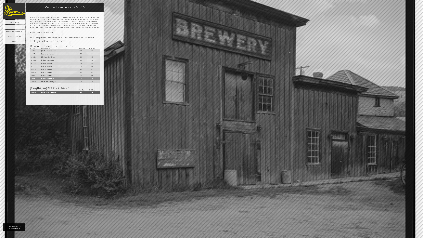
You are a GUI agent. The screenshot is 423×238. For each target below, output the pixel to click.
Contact (14, 41)
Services (14, 27)
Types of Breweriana (14, 36)
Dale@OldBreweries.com (47, 41)
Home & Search (14, 22)
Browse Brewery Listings (14, 32)
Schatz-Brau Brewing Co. (49, 82)
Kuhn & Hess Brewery (48, 54)
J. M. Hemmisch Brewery (48, 57)
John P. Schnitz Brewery (48, 51)
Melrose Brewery (46, 63)
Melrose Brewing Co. (47, 60)
